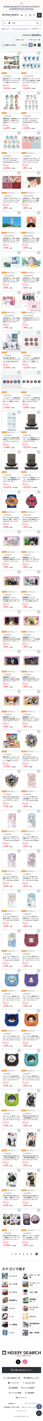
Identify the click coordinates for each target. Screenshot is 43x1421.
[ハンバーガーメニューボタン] (39, 15)
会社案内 (11, 1403)
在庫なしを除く (11, 45)
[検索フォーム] (34, 15)
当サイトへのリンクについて (31, 1407)
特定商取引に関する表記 (12, 1407)
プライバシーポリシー (31, 1403)
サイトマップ (21, 1411)
